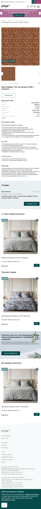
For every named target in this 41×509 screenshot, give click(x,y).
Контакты (4, 445)
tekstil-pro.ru (23, 176)
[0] (31, 7)
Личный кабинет (6, 436)
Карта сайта (4, 438)
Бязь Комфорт (35, 102)
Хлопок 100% (36, 110)
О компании (4, 442)
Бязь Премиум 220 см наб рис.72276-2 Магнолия (15, 316)
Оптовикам (4, 447)
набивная (37, 104)
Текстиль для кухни (6, 459)
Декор (3, 462)
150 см (38, 106)
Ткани (3, 452)
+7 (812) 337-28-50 (18, 487)
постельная (36, 112)
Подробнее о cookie (8, 500)
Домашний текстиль (7, 457)
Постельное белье (6, 454)
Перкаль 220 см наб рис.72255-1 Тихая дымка (14, 257)
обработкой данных (32, 494)
